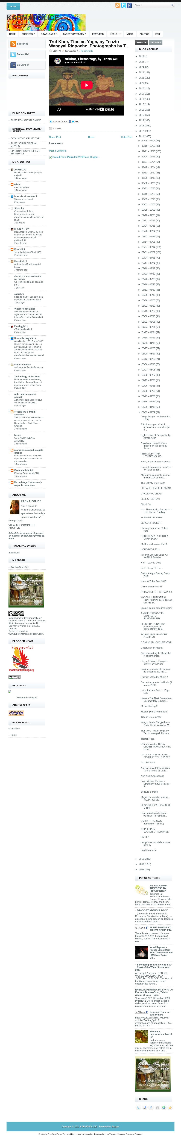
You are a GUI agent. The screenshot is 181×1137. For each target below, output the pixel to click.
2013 (142, 125)
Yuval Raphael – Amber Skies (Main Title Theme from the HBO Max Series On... (161, 952)
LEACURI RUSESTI (151, 523)
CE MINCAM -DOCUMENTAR (156, 642)
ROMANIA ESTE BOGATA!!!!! (156, 592)
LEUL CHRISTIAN (150, 499)
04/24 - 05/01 (149, 327)
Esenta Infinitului (23, 470)
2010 (142, 859)
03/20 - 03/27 (149, 353)
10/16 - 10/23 (149, 194)
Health (115, 34)
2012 (142, 131)
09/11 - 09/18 (149, 220)
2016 (142, 109)
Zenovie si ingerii (149, 791)
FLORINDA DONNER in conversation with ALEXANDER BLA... (153, 627)
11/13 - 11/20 (149, 172)
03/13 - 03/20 (149, 359)
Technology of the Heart (27, 376)
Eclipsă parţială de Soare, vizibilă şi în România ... (154, 814)
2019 (142, 93)
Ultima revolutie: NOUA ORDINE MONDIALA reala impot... (156, 747)
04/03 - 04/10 (149, 343)
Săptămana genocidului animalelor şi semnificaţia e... (155, 427)
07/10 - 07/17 (149, 268)
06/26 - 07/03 (149, 279)
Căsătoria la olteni (23, 329)
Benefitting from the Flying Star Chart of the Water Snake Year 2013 (153, 967)
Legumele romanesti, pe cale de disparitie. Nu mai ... (155, 670)
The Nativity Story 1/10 (153, 483)
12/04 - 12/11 (149, 156)
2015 (142, 115)
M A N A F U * (21, 229)
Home (13, 6)
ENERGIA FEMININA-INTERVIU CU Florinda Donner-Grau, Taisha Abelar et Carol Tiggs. (154, 992)
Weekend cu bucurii (23, 199)
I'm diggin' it (21, 326)
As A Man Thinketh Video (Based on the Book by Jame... (154, 446)
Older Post (126, 137)
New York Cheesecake (152, 776)
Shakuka (19, 208)
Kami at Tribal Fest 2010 (153, 581)
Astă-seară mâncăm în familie (28, 367)
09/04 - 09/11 (149, 226)
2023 (142, 72)
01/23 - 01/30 (149, 396)
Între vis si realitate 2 (25, 196)
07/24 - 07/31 (149, 258)
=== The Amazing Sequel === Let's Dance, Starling (156, 510)
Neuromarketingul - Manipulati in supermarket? (156, 654)
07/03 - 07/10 (149, 273)
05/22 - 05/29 (149, 305)
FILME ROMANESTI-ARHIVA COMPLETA (161, 929)
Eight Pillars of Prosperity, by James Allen (156, 436)
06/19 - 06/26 (149, 284)
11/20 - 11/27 (149, 167)
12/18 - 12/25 (149, 146)
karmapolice (33, 618)
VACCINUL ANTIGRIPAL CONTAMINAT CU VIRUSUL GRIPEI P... (157, 600)
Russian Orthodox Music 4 (154, 677)
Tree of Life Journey (151, 717)
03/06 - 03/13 (149, 364)
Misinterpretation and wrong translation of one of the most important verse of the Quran (28, 382)
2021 (142, 83)
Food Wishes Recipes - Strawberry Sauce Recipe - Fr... (156, 784)
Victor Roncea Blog (25, 308)
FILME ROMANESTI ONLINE (26, 120)
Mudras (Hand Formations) (154, 711)
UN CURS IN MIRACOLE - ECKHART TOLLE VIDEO (155, 756)
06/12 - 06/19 (149, 289)
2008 (142, 869)
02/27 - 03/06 (149, 369)
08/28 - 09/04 (149, 231)
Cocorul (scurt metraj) (152, 647)
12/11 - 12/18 (149, 151)
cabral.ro (19, 294)
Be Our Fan (23, 65)
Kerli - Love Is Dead (151, 562)
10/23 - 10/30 (149, 188)
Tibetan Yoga (147, 738)
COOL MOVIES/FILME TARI (25, 138)
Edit (157, 34)
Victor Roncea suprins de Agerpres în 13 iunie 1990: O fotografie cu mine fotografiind (28, 314)
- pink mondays (21, 187)
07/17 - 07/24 (149, 263)
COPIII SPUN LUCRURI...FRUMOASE (155, 830)
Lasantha (88, 1134)
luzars (17, 435)
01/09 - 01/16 (149, 407)
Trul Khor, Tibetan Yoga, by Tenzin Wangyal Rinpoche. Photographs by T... (89, 44)
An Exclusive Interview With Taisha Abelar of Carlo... (155, 769)
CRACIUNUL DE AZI (151, 493)
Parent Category (74, 34)
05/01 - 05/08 (149, 321)
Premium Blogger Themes (105, 1134)
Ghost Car (146, 504)
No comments (87, 51)
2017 (142, 104)
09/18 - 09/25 (149, 215)
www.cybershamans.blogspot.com (25, 634)
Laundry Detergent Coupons (130, 1134)
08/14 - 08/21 (149, 242)
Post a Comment (57, 150)
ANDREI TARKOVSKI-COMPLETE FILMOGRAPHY (152, 616)
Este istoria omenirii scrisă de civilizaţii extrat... (156, 468)
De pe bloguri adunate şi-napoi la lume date (28, 484)
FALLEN (145, 837)
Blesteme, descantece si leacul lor (161, 1034)
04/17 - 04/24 (149, 332)
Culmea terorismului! (151, 586)
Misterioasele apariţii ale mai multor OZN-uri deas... (155, 476)
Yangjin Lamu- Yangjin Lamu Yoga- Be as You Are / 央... (156, 723)
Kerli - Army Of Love (151, 568)
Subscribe (22, 43)
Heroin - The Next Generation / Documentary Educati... (156, 699)
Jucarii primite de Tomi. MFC (28, 252)
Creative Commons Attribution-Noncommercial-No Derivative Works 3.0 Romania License (27, 624)
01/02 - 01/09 (149, 412)
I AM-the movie (148, 850)
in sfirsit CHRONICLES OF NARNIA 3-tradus (154, 556)
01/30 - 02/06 (149, 391)
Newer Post (55, 137)
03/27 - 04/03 (149, 348)
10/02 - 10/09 (149, 204)
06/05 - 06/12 (149, 295)
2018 (142, 99)
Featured (98, 34)
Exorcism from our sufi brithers (160, 1013)
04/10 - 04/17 (149, 337)
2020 (142, 88)
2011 (142, 136)
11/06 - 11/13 (149, 178)
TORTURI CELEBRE (151, 517)
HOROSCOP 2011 (150, 549)
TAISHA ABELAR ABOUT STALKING (154, 635)
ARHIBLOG (20, 169)
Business (28, 34)
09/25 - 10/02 (149, 209)
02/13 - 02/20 (149, 380)
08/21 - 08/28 (149, 236)
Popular (142, 42)
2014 (142, 120)
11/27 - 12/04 (149, 162)
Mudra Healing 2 (149, 706)
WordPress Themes (61, 1134)
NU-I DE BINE (148, 762)
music (130, 34)
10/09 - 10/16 (149, 199)
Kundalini (19, 249)
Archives (156, 42)
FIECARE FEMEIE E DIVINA (156, 488)
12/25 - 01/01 (149, 140)
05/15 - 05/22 (149, 311)
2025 (142, 61)
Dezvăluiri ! (20, 261)
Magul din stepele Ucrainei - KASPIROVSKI (155, 798)
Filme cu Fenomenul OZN (26, 473)
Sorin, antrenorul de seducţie (155, 461)
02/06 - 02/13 (149, 385)
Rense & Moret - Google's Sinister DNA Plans (154, 662)
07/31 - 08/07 (149, 252)
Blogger (33, 697)
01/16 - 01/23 (149, 401)
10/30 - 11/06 (149, 183)
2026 (142, 56)
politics (144, 34)
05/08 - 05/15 (149, 316)
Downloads (49, 34)
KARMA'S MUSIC (20, 567)
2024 (142, 67)
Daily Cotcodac (22, 364)
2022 (142, 77)
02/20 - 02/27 (149, 375)
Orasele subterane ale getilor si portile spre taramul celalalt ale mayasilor (28, 458)
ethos (17, 184)
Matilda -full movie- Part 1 (154, 544)
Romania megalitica (25, 338)
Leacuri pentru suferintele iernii (156, 608)
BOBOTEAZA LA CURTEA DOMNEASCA (154, 537)
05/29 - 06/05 (149, 300)
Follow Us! (23, 54)
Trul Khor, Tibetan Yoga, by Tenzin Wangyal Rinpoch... (156, 732)
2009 (142, 864)
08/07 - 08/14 (149, 247)
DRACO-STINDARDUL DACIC (152, 910)
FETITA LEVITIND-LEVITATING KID (151, 455)
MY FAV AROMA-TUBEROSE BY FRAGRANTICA (159, 888)
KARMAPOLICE (33, 18)
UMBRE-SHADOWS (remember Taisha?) (152, 822)
